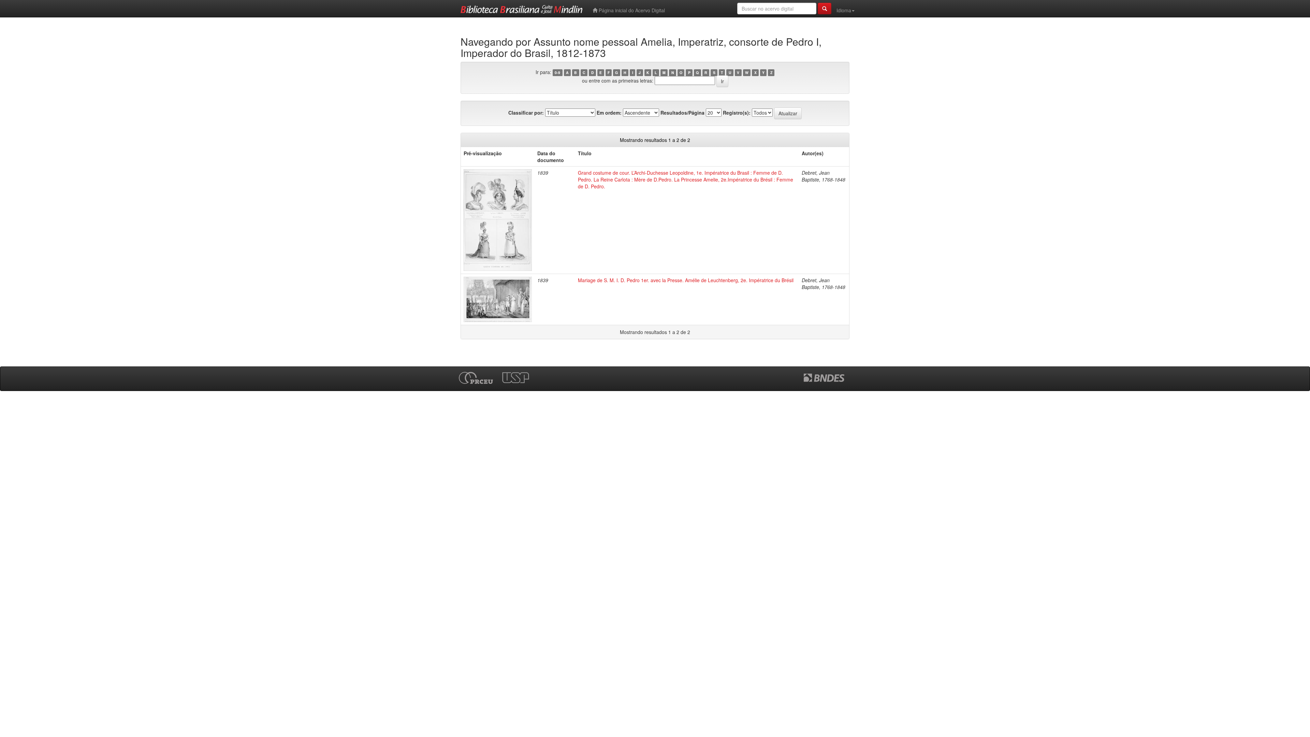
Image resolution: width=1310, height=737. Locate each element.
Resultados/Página (682, 112)
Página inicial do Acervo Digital (631, 10)
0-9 (557, 72)
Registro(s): (737, 112)
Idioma (843, 10)
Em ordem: (609, 112)
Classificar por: (526, 112)
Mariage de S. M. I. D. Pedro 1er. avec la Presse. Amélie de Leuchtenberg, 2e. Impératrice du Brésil (686, 280)
